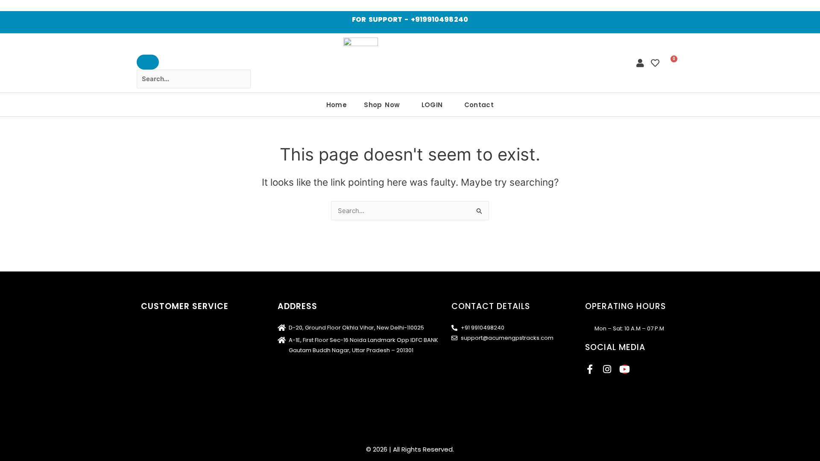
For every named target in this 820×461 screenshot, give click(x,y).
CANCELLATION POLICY (173, 381)
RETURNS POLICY (164, 394)
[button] (384, 104)
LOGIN (432, 104)
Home (336, 104)
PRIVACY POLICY (164, 354)
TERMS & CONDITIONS (172, 341)
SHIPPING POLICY (165, 328)
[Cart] (671, 62)
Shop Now (382, 104)
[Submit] (148, 62)
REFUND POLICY (162, 368)
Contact (479, 104)
